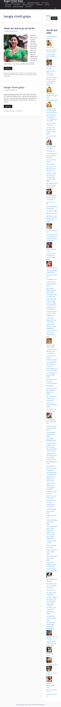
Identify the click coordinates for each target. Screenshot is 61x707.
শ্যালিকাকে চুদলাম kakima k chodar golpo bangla (51, 290)
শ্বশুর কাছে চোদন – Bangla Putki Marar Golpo (51, 405)
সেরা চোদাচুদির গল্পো (50, 151)
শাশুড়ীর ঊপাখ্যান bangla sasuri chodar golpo (51, 522)
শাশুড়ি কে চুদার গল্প (45, 3)
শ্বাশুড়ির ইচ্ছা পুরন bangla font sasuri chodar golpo (51, 320)
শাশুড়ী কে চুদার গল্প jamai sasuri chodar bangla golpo (51, 528)
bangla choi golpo (9, 73)
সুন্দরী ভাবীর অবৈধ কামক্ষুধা (51, 211)
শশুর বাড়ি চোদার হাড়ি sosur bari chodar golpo (51, 618)
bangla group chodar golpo (25, 74)
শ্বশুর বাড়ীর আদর (49, 386)
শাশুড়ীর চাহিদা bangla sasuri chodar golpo (51, 511)
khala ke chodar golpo (28, 4)
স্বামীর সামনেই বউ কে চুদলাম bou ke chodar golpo (50, 73)
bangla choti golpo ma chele (18, 3)
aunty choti (28, 6)
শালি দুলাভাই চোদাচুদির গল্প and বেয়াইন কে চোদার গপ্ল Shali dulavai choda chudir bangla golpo (51, 601)
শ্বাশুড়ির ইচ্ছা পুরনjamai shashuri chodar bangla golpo (51, 313)
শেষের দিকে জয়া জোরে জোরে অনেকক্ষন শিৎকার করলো (51, 421)
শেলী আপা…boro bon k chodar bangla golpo (51, 428)
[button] (55, 8)
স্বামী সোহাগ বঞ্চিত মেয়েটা (51, 100)
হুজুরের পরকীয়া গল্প (50, 47)
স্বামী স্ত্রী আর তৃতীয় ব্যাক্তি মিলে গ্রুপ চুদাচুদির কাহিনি (51, 95)
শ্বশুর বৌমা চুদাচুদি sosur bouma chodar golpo (51, 375)
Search (48, 15)
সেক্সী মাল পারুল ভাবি (50, 164)
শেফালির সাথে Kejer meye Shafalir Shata (50, 434)
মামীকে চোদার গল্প (17, 4)
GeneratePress (41, 704)
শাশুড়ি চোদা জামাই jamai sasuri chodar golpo (51, 551)
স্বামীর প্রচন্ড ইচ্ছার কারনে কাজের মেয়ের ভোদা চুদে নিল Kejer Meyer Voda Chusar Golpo (51, 81)
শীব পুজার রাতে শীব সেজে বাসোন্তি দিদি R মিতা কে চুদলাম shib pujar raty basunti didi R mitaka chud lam (51, 447)
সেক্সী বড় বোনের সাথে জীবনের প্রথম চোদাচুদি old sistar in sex (50, 168)
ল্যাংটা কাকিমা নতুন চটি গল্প (51, 664)
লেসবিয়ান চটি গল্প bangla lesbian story (50, 685)
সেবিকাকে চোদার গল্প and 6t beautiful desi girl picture (51, 155)
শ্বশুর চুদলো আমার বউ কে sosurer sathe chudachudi (51, 398)
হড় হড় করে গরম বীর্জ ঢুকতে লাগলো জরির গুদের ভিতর (51, 56)
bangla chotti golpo (13, 74)
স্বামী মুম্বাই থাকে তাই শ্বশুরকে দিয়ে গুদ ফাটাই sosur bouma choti (51, 110)
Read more (8, 68)
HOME (6, 3)
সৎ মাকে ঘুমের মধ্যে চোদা (51, 279)
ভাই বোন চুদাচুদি (8, 6)
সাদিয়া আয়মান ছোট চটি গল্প (51, 268)
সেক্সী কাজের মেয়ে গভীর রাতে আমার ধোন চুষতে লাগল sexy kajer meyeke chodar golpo (51, 177)
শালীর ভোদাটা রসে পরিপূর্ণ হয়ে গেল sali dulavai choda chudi (51, 586)
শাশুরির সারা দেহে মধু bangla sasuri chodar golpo (50, 479)
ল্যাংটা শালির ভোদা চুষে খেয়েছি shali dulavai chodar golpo (51, 643)
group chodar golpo (18, 6)
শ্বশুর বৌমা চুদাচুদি (8, 4)
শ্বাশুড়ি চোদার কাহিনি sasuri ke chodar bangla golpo (51, 326)
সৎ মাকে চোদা (47, 4)
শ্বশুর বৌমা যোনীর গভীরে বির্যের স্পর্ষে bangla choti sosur (51, 364)
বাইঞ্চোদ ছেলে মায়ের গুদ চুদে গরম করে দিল (19, 28)
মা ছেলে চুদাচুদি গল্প (19, 111)
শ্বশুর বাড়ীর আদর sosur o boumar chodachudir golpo (51, 381)
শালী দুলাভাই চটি (39, 4)
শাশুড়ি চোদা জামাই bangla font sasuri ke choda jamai (51, 564)
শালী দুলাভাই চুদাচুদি (50, 590)
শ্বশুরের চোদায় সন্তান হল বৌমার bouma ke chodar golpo (51, 351)
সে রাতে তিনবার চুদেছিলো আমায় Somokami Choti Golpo (51, 197)
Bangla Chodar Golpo (13, 1)
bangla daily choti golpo (33, 3)
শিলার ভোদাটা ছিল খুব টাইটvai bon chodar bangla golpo (51, 468)
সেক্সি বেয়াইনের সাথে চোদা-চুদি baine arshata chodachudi (51, 185)
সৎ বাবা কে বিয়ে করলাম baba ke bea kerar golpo (51, 284)
